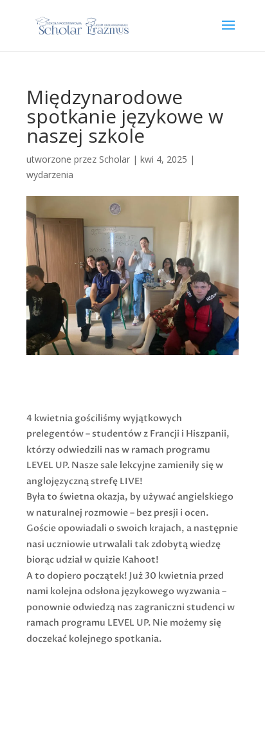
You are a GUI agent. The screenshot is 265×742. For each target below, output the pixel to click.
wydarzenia (49, 174)
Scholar (114, 159)
